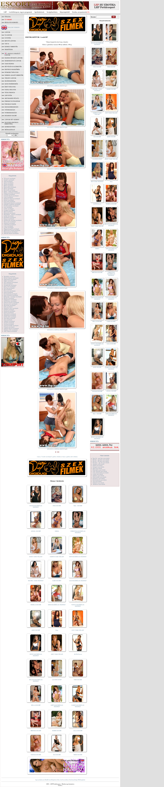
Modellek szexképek (9, 276)
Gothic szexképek (9, 208)
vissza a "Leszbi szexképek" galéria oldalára (49, 456)
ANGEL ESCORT (36, 531)
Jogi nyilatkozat (39, 780)
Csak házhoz (9, 63)
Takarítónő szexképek (10, 314)
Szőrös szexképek (9, 312)
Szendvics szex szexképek (11, 308)
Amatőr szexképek (9, 180)
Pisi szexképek (8, 289)
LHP (5, 12)
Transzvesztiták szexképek (11, 325)
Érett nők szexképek (9, 201)
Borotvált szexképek (9, 190)
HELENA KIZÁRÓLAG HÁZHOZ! (36, 680)
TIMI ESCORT (78, 679)
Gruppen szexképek (9, 210)
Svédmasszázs (10, 110)
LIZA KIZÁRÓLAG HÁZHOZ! (78, 580)
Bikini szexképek (8, 185)
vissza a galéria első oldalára (70, 456)
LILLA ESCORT (77, 730)
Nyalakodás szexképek (10, 285)
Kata (57, 630)
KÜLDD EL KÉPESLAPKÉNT (56, 86)
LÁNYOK (7, 32)
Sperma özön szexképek (10, 304)
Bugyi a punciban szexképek (12, 193)
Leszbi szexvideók (98, 474)
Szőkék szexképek (9, 309)
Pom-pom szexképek (9, 291)
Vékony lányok (10, 78)
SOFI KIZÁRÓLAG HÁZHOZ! (78, 556)
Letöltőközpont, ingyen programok (20, 12)
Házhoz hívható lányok (13, 58)
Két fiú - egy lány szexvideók (101, 459)
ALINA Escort (78, 654)
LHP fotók (8, 95)
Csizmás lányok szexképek (11, 195)
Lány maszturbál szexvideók (101, 472)
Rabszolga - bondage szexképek (13, 296)
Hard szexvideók (97, 468)
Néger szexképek (8, 281)
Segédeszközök (10, 81)
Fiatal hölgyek (10, 89)
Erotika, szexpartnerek (79, 12)
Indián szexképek (9, 216)
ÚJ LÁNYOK (8, 35)
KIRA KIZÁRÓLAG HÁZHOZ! (57, 604)
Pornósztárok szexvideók (100, 480)
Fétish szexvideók (98, 465)
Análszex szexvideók (98, 464)
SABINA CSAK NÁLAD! (57, 556)
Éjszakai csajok (10, 104)
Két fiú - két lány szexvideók (101, 461)
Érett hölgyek (10, 86)
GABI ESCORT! (56, 580)
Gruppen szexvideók (98, 467)
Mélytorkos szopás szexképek (12, 230)
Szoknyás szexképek (9, 311)
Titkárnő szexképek (9, 321)
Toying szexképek (9, 324)
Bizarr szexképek (8, 188)
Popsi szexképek (8, 292)
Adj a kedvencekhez (62, 780)
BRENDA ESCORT (36, 730)
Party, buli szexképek (10, 286)
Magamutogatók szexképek (11, 229)
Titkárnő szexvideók (98, 483)
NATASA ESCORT (36, 754)
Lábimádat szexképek (10, 224)
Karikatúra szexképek (10, 217)
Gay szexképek (8, 207)
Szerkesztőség (73, 780)
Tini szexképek (8, 319)
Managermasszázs (11, 107)
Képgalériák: (12, 175)
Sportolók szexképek (9, 305)
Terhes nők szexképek (10, 317)
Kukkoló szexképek (9, 223)
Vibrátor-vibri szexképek (11, 330)
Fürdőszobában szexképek (11, 206)
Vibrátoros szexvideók (99, 484)
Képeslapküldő (65, 12)
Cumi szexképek (8, 197)
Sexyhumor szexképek (10, 301)
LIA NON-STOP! (57, 679)
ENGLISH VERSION (13, 27)
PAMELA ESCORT (36, 604)
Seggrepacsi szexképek (10, 299)
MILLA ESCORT (36, 705)
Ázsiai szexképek (8, 184)
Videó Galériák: (104, 455)
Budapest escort (11, 115)
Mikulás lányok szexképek (11, 233)
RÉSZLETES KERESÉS (11, 22)
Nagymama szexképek (10, 279)
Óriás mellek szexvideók (99, 477)
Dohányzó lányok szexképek (12, 198)
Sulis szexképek (8, 307)
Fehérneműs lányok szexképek (12, 203)
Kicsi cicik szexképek (10, 221)
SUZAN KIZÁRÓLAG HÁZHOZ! (36, 506)
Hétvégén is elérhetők (13, 66)
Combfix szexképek (9, 194)
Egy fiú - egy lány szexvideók (101, 458)
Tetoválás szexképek (9, 318)
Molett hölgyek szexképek (11, 278)
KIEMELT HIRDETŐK (11, 46)
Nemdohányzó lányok (13, 61)
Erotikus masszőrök (12, 69)
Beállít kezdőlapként (50, 780)
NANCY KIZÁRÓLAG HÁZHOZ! (77, 605)
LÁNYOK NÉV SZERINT (12, 119)
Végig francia (10, 92)
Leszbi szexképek (9, 227)
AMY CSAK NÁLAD (57, 654)
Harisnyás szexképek (9, 213)
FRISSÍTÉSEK (9, 49)
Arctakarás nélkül (12, 98)
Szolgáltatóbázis (52, 12)
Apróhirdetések (39, 12)
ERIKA (57, 531)
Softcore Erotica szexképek (11, 302)
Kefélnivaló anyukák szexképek (13, 220)
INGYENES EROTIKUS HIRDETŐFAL (11, 123)
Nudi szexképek (8, 283)
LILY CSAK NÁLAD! (78, 630)
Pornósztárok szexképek (10, 294)
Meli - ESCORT (78, 505)
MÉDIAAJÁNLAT (10, 129)
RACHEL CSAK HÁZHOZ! (36, 580)
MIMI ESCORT (78, 754)
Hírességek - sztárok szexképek (12, 214)
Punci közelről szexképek (11, 295)
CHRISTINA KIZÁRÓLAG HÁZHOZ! (77, 531)
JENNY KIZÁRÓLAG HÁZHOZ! (36, 654)
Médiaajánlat (81, 780)
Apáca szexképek (8, 183)
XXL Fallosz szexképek (10, 331)
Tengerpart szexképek (10, 315)
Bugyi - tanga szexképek (11, 191)
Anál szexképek (8, 181)
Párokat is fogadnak (12, 101)
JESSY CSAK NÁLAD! (35, 556)
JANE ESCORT (36, 630)
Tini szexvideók (97, 481)
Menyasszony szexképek (11, 232)
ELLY (111, 42)
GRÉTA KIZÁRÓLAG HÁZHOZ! (57, 705)
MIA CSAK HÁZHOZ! (97, 181)
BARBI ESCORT (56, 730)
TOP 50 (7, 43)
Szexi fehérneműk (11, 84)
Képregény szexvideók (99, 470)
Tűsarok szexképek (9, 327)
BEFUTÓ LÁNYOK (10, 41)
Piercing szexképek (9, 288)
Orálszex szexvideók (98, 475)
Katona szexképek (9, 219)
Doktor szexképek (9, 200)
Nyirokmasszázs (11, 112)
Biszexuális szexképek (10, 187)
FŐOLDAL (8, 16)
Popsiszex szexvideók (99, 478)
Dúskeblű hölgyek (11, 72)
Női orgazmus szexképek (11, 282)
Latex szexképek (8, 226)
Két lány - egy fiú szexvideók (101, 462)
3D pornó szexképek (9, 178)
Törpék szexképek (9, 322)
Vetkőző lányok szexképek (11, 328)
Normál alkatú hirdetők (14, 75)
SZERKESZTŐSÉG (10, 127)
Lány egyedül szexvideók (100, 471)
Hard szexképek (8, 211)
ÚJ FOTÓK (8, 38)
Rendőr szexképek (9, 298)
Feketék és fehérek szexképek (12, 204)
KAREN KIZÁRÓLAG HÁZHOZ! (78, 705)
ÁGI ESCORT (57, 754)
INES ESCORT (57, 505)
